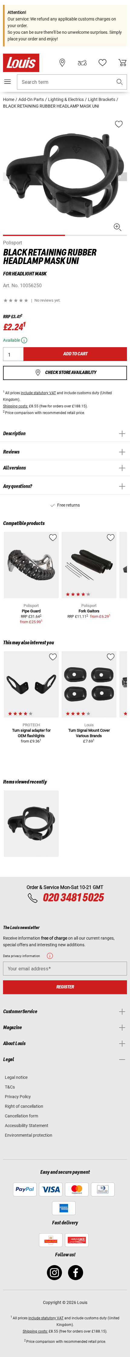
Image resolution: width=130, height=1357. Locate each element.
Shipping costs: (15, 406)
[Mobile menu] (7, 81)
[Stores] (62, 62)
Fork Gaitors (89, 611)
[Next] (122, 176)
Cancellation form (21, 1116)
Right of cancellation (24, 1106)
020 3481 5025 (72, 898)
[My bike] (82, 62)
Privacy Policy (18, 1096)
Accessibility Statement (26, 1125)
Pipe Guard (31, 611)
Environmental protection (28, 1135)
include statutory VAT (38, 393)
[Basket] (122, 62)
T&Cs (10, 1087)
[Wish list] (102, 62)
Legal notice (16, 1077)
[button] (119, 82)
